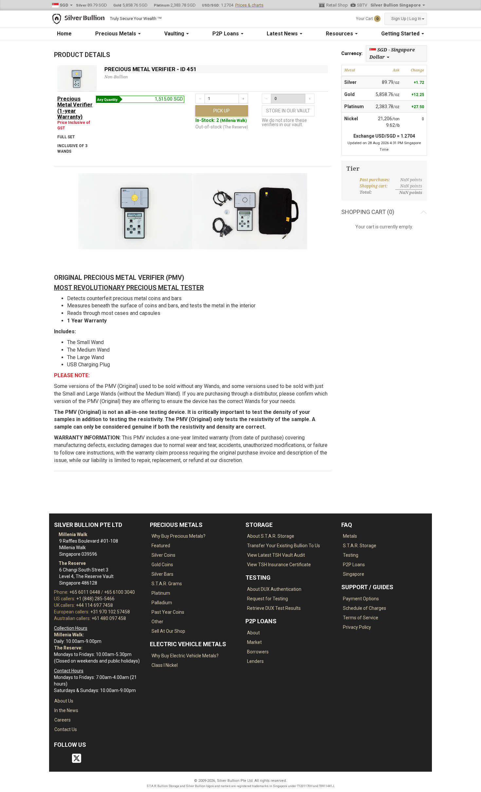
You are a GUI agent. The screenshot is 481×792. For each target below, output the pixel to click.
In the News (66, 710)
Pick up (221, 110)
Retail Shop (337, 5)
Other (157, 621)
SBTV (362, 5)
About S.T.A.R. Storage (270, 536)
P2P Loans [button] (226, 33)
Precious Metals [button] (116, 33)
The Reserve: (68, 647)
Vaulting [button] (175, 33)
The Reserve (72, 563)
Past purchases (374, 179)
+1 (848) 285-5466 (95, 598)
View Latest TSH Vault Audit (276, 555)
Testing (350, 555)
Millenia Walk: (69, 634)
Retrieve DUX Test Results (274, 608)
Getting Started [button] (401, 33)
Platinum (160, 593)
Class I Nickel (164, 665)
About (253, 632)
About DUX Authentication (274, 589)
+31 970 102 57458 (110, 611)
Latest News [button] (283, 33)
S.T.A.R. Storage (359, 545)
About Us (63, 701)
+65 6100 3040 (119, 592)
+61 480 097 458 (109, 618)
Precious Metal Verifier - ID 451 (150, 69)
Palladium (161, 602)
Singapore (353, 574)
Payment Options (361, 598)
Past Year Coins (167, 612)
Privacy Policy (357, 627)
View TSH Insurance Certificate (279, 564)
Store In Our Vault (288, 110)
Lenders (255, 661)
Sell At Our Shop (168, 631)
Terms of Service (360, 617)
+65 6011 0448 (84, 592)
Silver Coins (163, 555)
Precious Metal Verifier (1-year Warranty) (75, 107)
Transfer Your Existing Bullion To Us (283, 545)
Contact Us (65, 729)
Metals (350, 536)
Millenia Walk (72, 534)
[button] (405, 19)
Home (64, 33)
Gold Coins (162, 564)
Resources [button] (340, 33)
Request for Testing (267, 598)
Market (254, 642)
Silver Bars (162, 574)
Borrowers (258, 651)
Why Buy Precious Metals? (178, 536)
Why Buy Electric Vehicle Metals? (185, 655)
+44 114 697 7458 (94, 605)
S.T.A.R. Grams (166, 583)
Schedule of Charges (364, 608)
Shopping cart (373, 186)
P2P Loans (354, 564)
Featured (160, 545)
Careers (62, 720)
